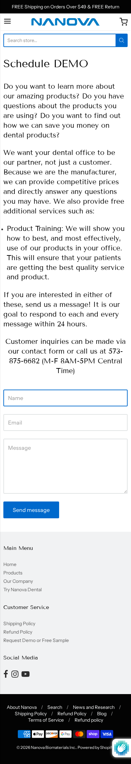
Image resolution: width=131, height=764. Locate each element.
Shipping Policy (19, 623)
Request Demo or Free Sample (36, 640)
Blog (101, 714)
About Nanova (22, 707)
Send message (31, 510)
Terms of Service (46, 720)
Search (54, 707)
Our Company (18, 581)
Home (9, 564)
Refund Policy (17, 632)
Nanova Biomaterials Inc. (53, 747)
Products (13, 573)
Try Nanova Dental (22, 590)
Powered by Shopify (96, 747)
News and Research (94, 707)
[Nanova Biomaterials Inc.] (65, 22)
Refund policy (89, 720)
